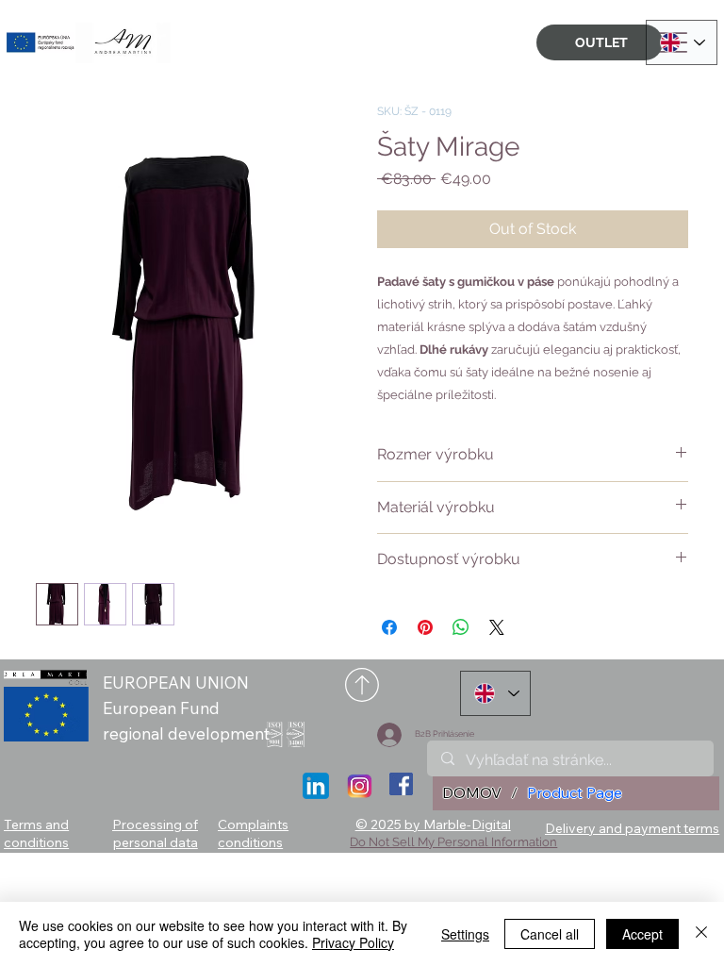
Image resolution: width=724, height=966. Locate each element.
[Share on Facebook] (389, 627)
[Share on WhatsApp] (461, 627)
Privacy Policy (353, 942)
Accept (642, 933)
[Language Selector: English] (681, 42)
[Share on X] (496, 627)
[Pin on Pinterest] (425, 627)
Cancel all (549, 933)
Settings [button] (465, 933)
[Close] (701, 934)
